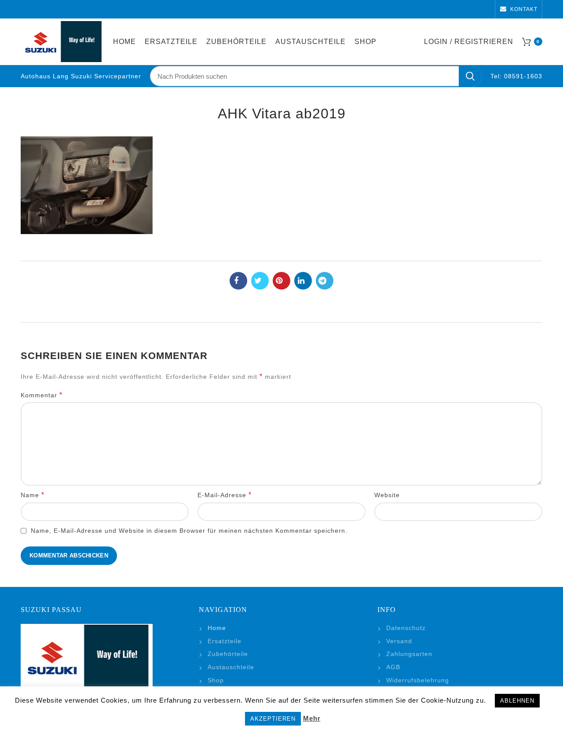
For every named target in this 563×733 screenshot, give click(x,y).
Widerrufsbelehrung (417, 680)
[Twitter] (260, 281)
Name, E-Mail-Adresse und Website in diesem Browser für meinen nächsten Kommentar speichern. (189, 530)
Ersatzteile (224, 641)
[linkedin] (303, 281)
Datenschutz (406, 627)
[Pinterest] (281, 281)
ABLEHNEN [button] (517, 700)
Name (32, 494)
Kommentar (41, 395)
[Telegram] (324, 281)
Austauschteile (231, 667)
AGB (393, 667)
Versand (399, 641)
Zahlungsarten (409, 653)
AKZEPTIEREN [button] (273, 718)
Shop (216, 680)
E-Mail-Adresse (224, 494)
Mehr (312, 718)
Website (387, 494)
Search (470, 76)
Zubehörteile (228, 653)
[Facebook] (238, 281)
